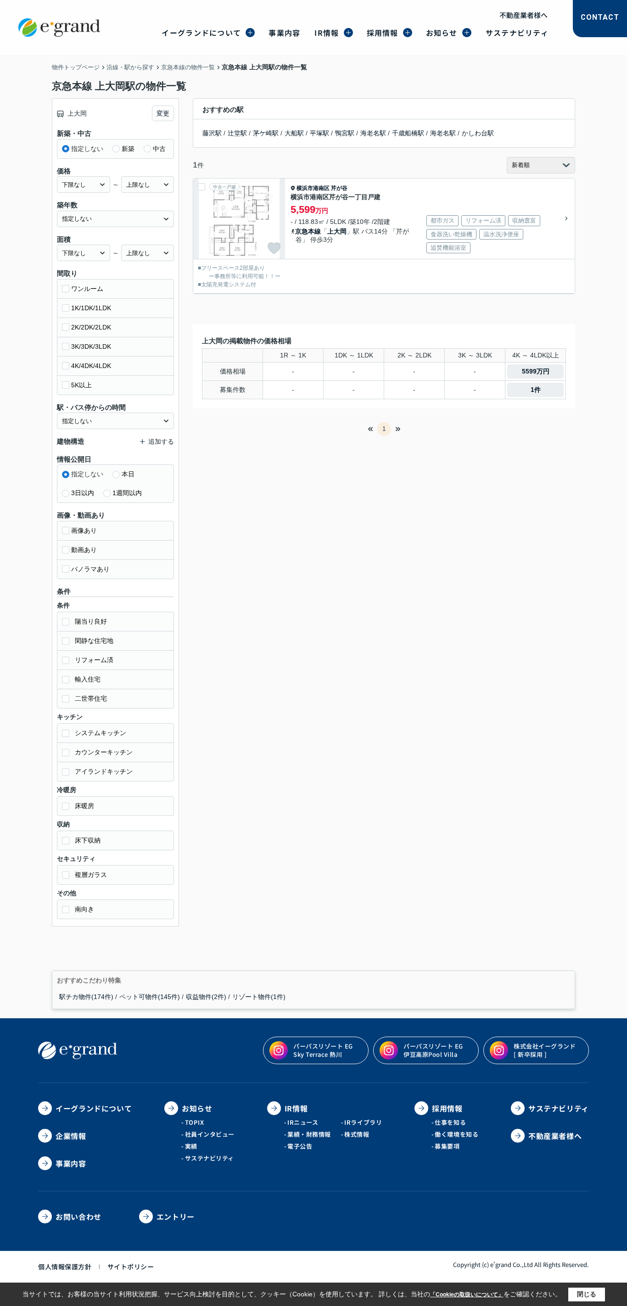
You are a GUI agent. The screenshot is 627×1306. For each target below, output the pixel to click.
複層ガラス (91, 874)
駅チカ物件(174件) (86, 996)
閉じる (586, 1294)
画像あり (84, 530)
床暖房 (84, 805)
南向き (84, 909)
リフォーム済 (94, 660)
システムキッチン (100, 733)
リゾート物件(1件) (259, 996)
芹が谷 (339, 188)
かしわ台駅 (478, 133)
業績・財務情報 (309, 1134)
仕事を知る (450, 1122)
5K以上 (81, 385)
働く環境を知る (456, 1134)
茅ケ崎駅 (266, 133)
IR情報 (326, 32)
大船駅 (294, 133)
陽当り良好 (91, 621)
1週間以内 (127, 493)
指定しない (87, 148)
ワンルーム (87, 288)
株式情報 (356, 1134)
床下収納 (88, 840)
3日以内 (82, 493)
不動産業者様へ (523, 15)
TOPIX (194, 1122)
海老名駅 (373, 133)
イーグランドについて (201, 32)
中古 (159, 148)
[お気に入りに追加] (274, 248)
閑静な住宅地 (94, 640)
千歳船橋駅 (408, 133)
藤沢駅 (212, 133)
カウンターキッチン (104, 752)
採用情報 (382, 32)
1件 (536, 389)
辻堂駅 (237, 133)
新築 (128, 148)
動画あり (84, 549)
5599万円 (535, 371)
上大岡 (337, 231)
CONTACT (600, 17)
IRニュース (302, 1122)
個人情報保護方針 (64, 1266)
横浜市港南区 (313, 188)
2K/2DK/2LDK (91, 327)
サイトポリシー (130, 1266)
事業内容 (284, 32)
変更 (163, 113)
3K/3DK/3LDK (91, 346)
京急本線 (308, 231)
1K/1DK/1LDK (91, 308)
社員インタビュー (210, 1134)
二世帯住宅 (91, 698)
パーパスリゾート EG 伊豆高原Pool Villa (433, 1050)
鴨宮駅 (344, 133)
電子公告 (299, 1146)
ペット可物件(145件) (149, 996)
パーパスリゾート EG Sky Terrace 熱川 (323, 1050)
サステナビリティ (517, 32)
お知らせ (442, 32)
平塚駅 (319, 133)
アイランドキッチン (104, 771)
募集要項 (447, 1146)
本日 (128, 474)
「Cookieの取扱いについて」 (467, 1294)
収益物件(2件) (206, 996)
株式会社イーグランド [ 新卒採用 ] (545, 1050)
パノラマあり (90, 569)
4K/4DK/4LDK (91, 365)
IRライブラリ (363, 1122)
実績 (191, 1146)
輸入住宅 (88, 679)
